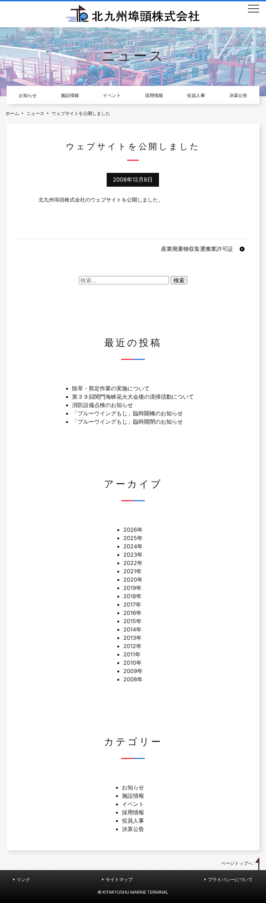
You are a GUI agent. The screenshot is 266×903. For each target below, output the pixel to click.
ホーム (12, 113)
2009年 (133, 670)
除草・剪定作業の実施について (111, 388)
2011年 (132, 654)
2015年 (132, 621)
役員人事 (196, 95)
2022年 (133, 562)
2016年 (132, 612)
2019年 (132, 587)
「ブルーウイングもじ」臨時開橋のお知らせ (127, 413)
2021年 (132, 571)
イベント (112, 95)
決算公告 (238, 95)
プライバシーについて (230, 879)
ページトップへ (236, 863)
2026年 (133, 529)
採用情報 (154, 95)
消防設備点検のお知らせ (102, 404)
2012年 (132, 646)
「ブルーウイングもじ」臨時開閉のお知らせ (127, 421)
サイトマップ (119, 879)
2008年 (133, 679)
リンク (23, 879)
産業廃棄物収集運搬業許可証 (197, 248)
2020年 (133, 579)
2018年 (132, 596)
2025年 (133, 537)
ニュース (35, 113)
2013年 (132, 637)
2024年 (133, 546)
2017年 (132, 604)
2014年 (132, 629)
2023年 (133, 554)
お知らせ (28, 95)
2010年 (132, 662)
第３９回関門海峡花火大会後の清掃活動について (133, 396)
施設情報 (70, 95)
